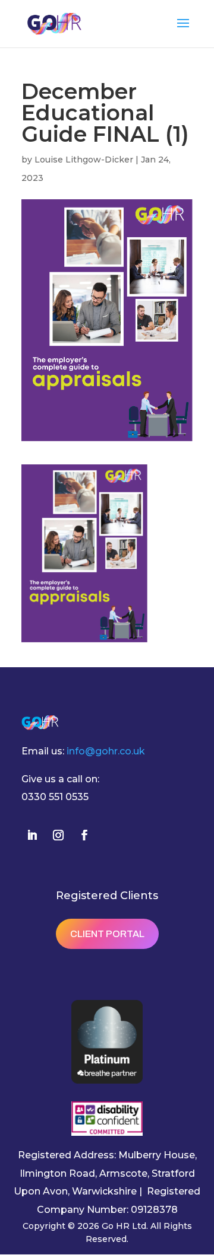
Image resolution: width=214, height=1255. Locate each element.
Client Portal (107, 934)
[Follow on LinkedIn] (32, 835)
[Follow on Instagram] (58, 835)
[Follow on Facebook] (84, 835)
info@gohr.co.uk (106, 751)
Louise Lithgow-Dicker (83, 159)
